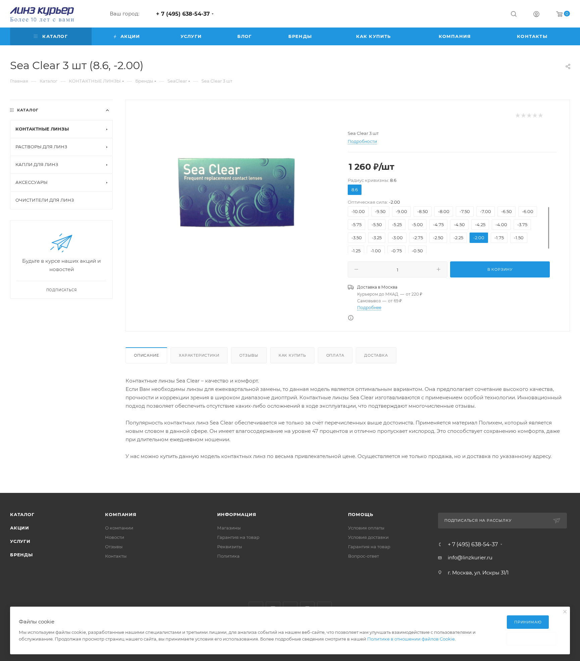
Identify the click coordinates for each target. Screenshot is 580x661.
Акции (19, 527)
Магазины (229, 527)
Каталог (22, 514)
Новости (114, 537)
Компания (120, 514)
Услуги (20, 541)
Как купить (292, 355)
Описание (146, 355)
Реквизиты (229, 546)
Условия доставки (368, 537)
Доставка (376, 355)
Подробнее (369, 307)
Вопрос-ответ (363, 556)
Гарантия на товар (238, 537)
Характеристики (199, 355)
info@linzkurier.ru (470, 557)
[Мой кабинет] (536, 15)
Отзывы (248, 355)
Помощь (360, 514)
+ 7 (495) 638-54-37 (183, 14)
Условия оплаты (366, 527)
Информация (236, 514)
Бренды (21, 554)
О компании (119, 527)
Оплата (335, 355)
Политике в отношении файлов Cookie (411, 639)
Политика (228, 556)
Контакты (116, 556)
